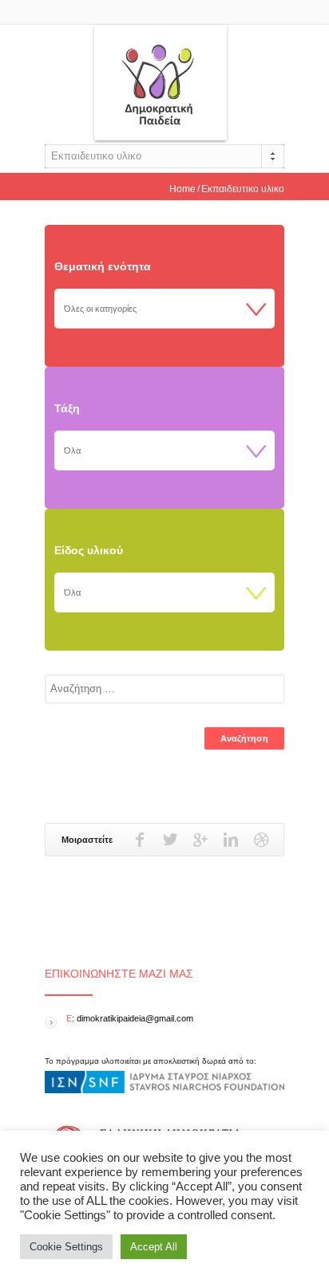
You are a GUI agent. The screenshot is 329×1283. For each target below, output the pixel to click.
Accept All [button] (153, 1247)
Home (182, 189)
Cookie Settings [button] (66, 1247)
